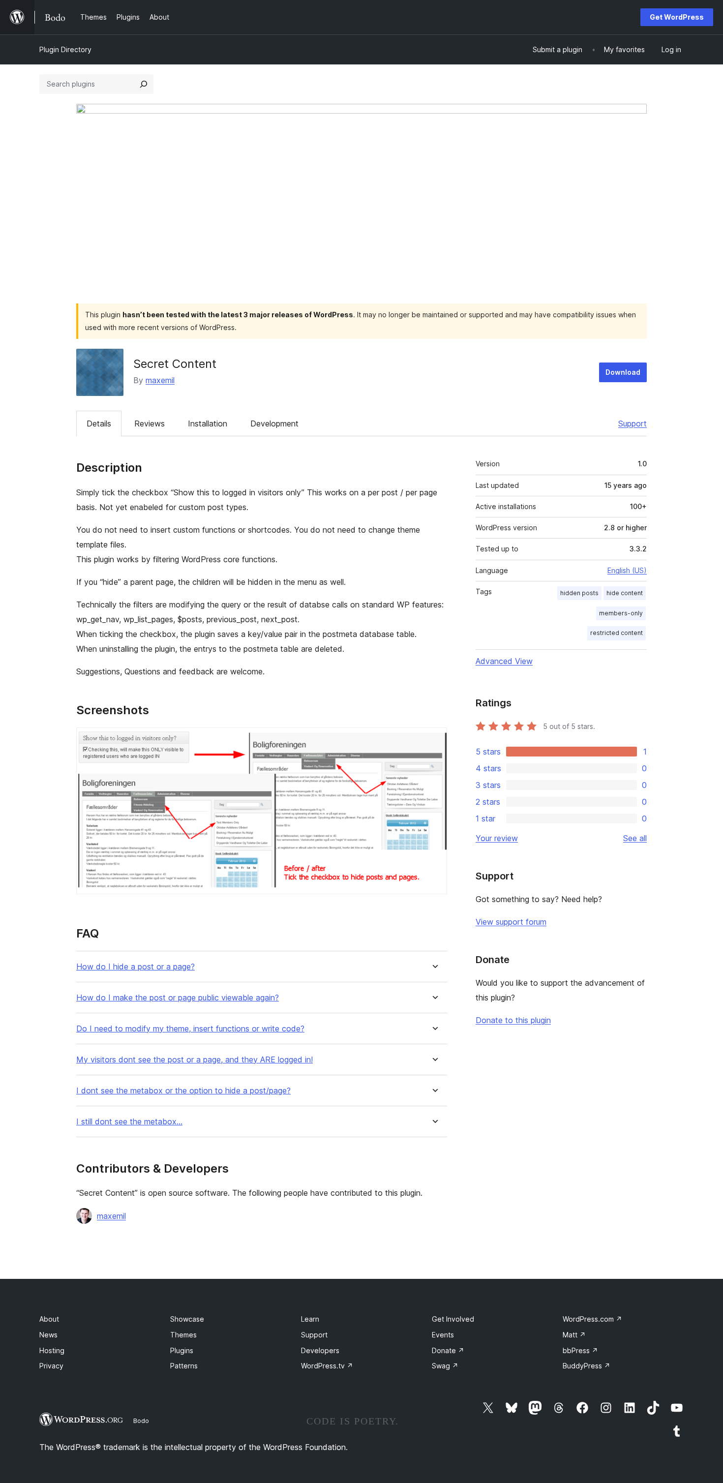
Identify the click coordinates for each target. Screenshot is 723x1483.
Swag (445, 1366)
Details (99, 423)
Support (632, 423)
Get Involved (453, 1319)
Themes (183, 1335)
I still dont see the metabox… (129, 1121)
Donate (448, 1350)
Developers (320, 1350)
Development (274, 423)
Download (622, 372)
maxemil (160, 380)
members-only (621, 613)
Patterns (184, 1366)
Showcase (187, 1319)
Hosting (51, 1350)
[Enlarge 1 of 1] (434, 741)
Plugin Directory (65, 49)
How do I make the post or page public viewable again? (177, 997)
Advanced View (504, 661)
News (48, 1335)
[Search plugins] (143, 84)
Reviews (149, 423)
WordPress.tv (327, 1366)
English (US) (627, 570)
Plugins (181, 1350)
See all (635, 838)
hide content (624, 593)
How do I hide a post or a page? (135, 966)
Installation (207, 423)
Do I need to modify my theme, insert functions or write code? (190, 1028)
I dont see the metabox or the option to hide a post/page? (183, 1090)
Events (443, 1335)
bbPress (580, 1350)
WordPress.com (592, 1319)
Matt (574, 1335)
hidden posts (579, 593)
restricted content (616, 632)
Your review (497, 838)
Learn (310, 1319)
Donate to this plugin (513, 1020)
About (49, 1319)
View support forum (511, 922)
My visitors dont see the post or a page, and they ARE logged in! (194, 1059)
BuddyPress (586, 1366)
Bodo (141, 1420)
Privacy (51, 1366)
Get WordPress (677, 17)
